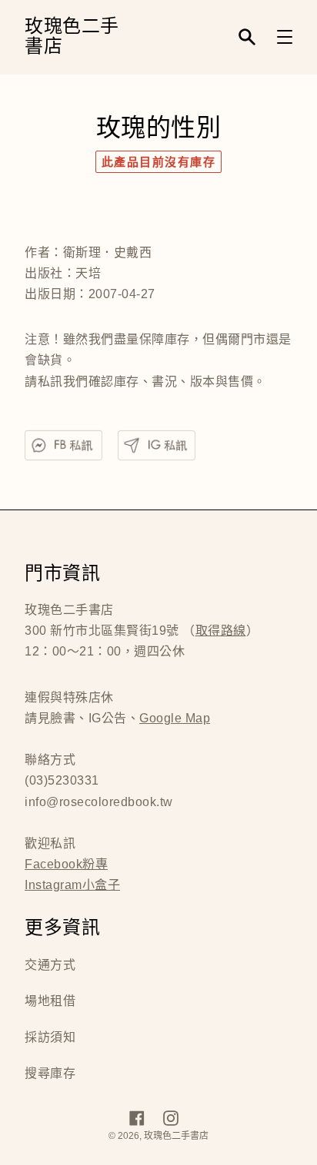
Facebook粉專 (66, 864)
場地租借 (50, 1000)
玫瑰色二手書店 (72, 37)
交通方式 (50, 964)
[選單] (285, 37)
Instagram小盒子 (72, 884)
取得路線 (220, 630)
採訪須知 (50, 1037)
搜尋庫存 (50, 1073)
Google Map (174, 718)
